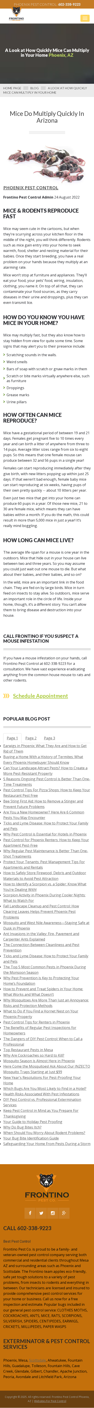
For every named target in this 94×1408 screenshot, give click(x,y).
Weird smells (17, 361)
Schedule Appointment (40, 696)
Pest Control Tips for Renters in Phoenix (36, 1022)
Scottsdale (37, 1360)
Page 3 (49, 738)
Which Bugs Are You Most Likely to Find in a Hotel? (44, 1088)
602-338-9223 (69, 4)
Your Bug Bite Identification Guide (31, 1138)
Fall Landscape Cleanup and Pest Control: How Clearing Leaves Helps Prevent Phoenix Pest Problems (41, 911)
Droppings (15, 387)
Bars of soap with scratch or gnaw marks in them (47, 369)
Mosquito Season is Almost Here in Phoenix (39, 1060)
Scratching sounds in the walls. (32, 354)
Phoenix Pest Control (30, 188)
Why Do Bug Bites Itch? (22, 1127)
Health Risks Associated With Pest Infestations (41, 1094)
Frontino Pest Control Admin (28, 197)
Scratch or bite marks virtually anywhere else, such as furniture (48, 378)
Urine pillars (17, 401)
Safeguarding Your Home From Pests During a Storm (47, 1143)
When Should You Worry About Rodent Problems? (44, 1132)
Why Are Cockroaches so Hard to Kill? (33, 1055)
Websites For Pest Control (50, 1401)
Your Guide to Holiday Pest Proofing (32, 1121)
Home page (12, 88)
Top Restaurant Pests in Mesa (28, 1049)
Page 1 (12, 738)
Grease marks (18, 394)
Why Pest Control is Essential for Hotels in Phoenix (45, 834)
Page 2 (31, 738)
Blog (34, 88)
